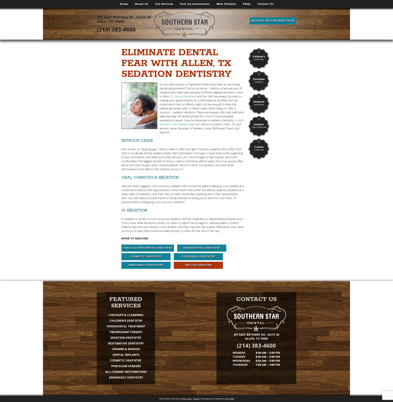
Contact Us (265, 4)
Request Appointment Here (273, 20)
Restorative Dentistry (201, 248)
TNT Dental (229, 399)
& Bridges (259, 148)
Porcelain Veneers (126, 366)
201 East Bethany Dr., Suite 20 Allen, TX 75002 (124, 19)
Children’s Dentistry (198, 256)
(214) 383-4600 (116, 29)
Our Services (164, 4)
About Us (141, 4)
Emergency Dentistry (146, 265)
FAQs (247, 4)
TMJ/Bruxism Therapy (125, 332)
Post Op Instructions (195, 4)
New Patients (226, 4)
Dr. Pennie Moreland (183, 96)
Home (124, 4)
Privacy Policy (186, 399)
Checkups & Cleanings (126, 315)
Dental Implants (126, 355)
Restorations (259, 125)
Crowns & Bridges (126, 349)
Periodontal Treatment (126, 326)
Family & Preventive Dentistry (147, 248)
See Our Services (198, 265)
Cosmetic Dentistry (146, 256)
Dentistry (259, 58)
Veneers (259, 80)
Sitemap (196, 399)
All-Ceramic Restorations (125, 372)
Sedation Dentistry (125, 337)
